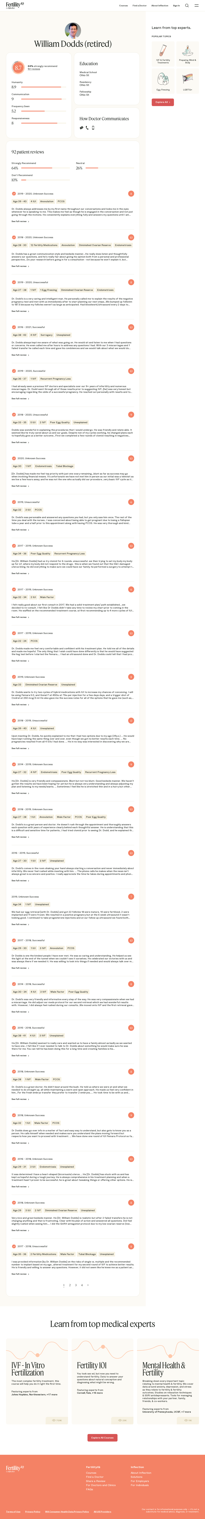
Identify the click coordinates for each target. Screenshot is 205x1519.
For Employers (140, 1481)
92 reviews (34, 69)
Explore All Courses (102, 1437)
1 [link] (63, 1285)
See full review (19, 221)
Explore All (162, 102)
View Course (57, 1420)
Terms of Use (13, 1511)
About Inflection (159, 5)
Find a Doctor (140, 5)
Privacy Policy (32, 1511)
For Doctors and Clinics (101, 1485)
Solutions (136, 1477)
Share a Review (95, 1481)
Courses (123, 5)
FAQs (89, 1489)
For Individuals (140, 1485)
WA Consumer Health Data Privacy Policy (67, 1511)
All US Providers (102, 1511)
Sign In (176, 5)
